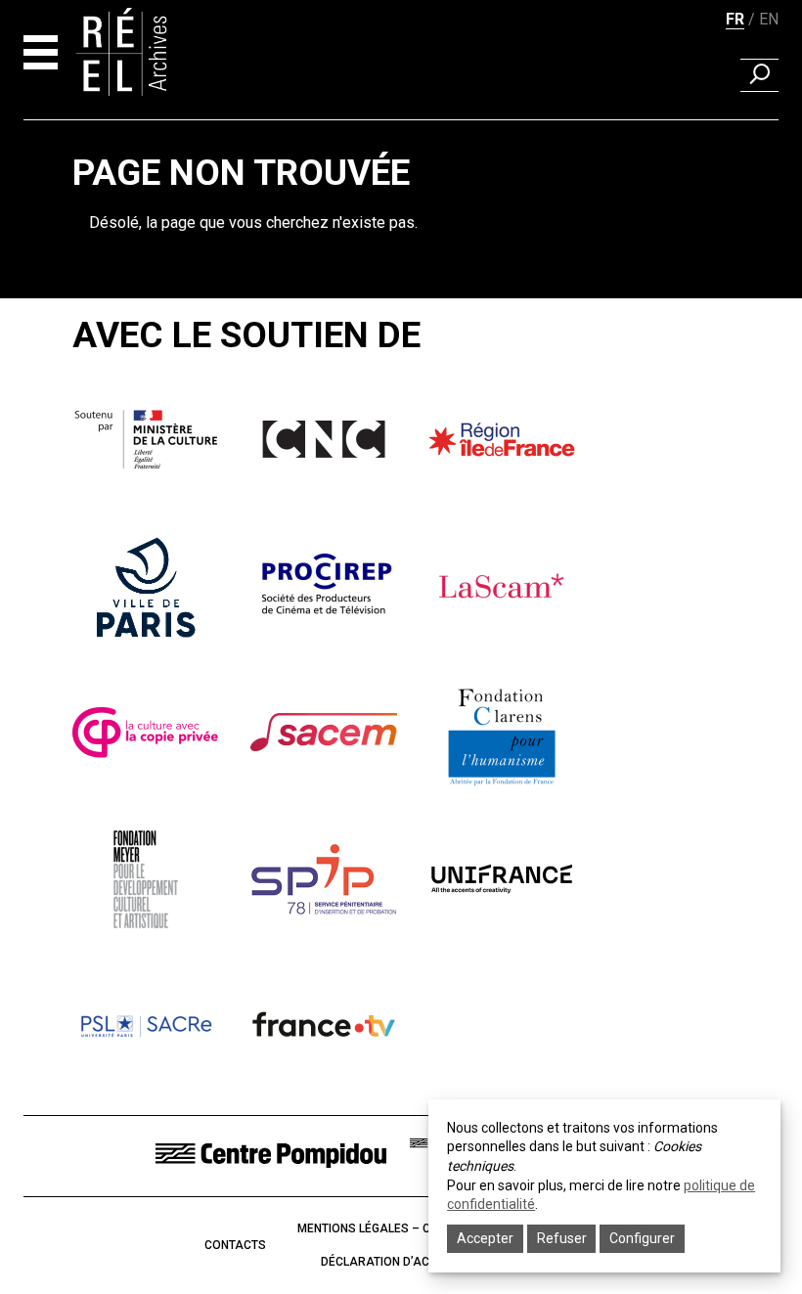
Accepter (485, 1238)
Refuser (562, 1238)
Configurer (642, 1238)
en (769, 19)
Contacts (235, 1245)
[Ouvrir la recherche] (759, 75)
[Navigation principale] (40, 52)
